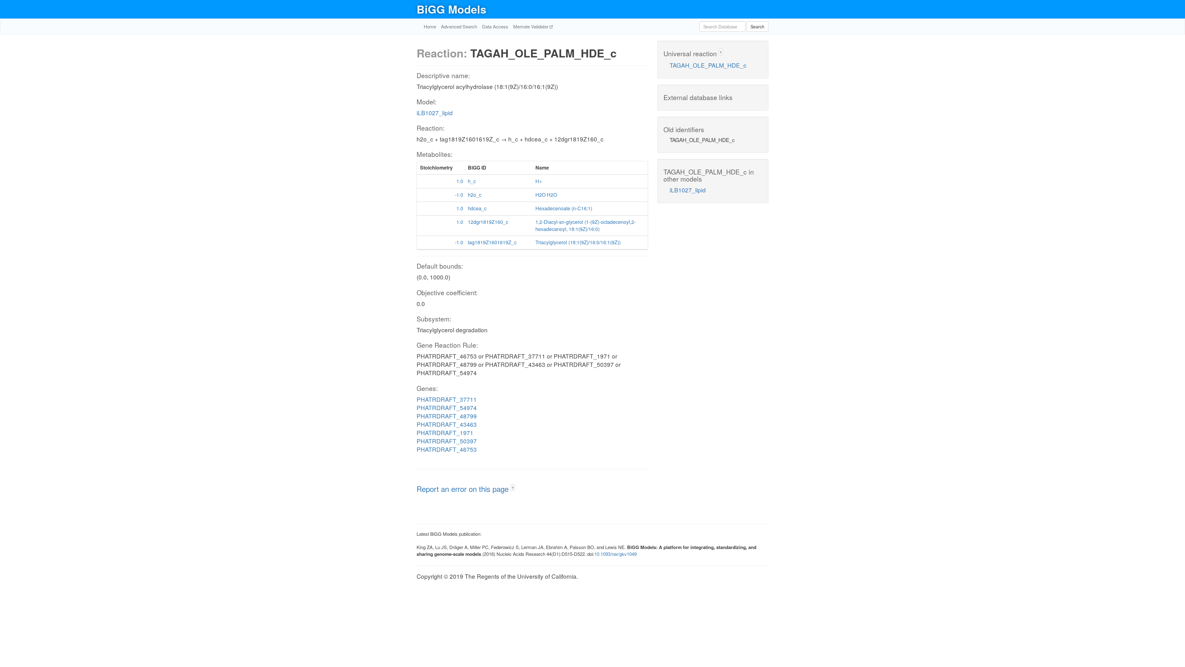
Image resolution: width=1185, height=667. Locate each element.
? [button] (513, 487)
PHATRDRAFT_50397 (447, 441)
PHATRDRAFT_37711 (447, 399)
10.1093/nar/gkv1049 (615, 554)
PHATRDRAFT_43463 (447, 424)
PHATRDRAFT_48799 (447, 416)
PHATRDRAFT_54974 (447, 407)
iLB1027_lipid (435, 112)
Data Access (495, 26)
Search (757, 26)
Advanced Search (459, 26)
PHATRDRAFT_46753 (447, 449)
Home (430, 26)
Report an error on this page (464, 488)
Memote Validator (531, 26)
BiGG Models (451, 9)
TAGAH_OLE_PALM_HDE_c (708, 65)
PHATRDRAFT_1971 (445, 432)
